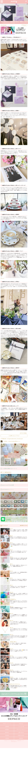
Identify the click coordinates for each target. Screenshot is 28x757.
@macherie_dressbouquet (5, 107)
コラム (3, 472)
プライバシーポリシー (21, 729)
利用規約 (7, 729)
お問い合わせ (21, 732)
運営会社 (7, 732)
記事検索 (7, 726)
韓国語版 (21, 738)
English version (21, 735)
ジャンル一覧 (21, 726)
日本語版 (7, 735)
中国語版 (7, 738)
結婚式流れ (8, 472)
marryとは (21, 723)
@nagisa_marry (3, 145)
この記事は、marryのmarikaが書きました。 (12, 441)
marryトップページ (7, 723)
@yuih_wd (2, 70)
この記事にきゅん (14, 435)
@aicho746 (3, 182)
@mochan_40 (3, 211)
